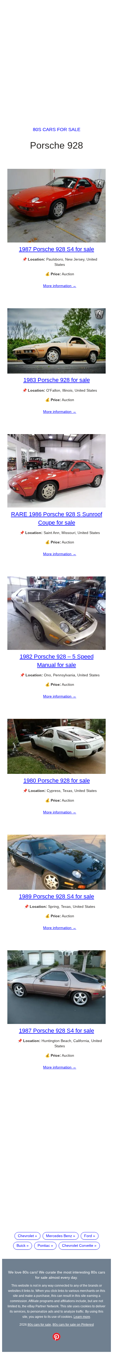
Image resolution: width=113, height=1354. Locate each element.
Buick (21, 1245)
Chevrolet (26, 1236)
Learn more (82, 1316)
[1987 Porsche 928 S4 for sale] (56, 241)
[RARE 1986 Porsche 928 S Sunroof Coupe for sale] (56, 506)
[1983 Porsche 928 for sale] (56, 372)
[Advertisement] (56, 58)
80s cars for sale (56, 129)
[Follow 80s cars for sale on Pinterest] (56, 1339)
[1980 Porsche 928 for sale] (56, 772)
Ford (88, 1236)
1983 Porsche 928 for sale (56, 380)
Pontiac (44, 1245)
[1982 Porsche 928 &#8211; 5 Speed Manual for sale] (56, 648)
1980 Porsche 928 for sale (56, 780)
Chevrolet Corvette (77, 1245)
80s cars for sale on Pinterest (73, 1324)
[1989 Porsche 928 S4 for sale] (56, 888)
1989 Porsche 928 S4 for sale (56, 896)
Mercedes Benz (59, 1236)
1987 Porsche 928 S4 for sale (56, 249)
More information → (59, 286)
